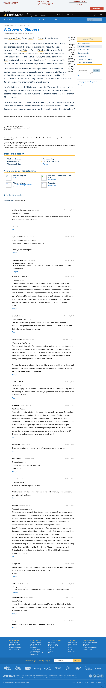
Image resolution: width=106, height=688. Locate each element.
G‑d (46, 60)
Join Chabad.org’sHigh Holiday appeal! (45, 2)
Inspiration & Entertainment (56, 20)
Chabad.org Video (35, 642)
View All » (46, 164)
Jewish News (34, 646)
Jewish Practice (9, 20)
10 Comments (52, 185)
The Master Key (48, 159)
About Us (80, 682)
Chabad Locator (87, 649)
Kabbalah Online (35, 651)
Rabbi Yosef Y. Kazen (40, 677)
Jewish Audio (71, 653)
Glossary (50, 651)
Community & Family (38, 20)
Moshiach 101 (34, 647)
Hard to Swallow (13, 161)
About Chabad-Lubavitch (90, 642)
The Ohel (85, 646)
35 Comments (52, 179)
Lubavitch (38, 675)
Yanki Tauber (8, 139)
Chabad (33, 675)
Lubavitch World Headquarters (69, 675)
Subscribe (51, 647)
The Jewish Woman (35, 644)
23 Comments (17, 187)
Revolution (52, 183)
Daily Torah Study (53, 646)
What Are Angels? (19, 176)
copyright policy (32, 147)
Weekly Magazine (14, 649)
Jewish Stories (9, 25)
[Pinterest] (98, 676)
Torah (48, 90)
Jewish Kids (98, 668)
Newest (17, 201)
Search (50, 649)
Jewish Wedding (72, 644)
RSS (49, 653)
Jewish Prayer (72, 651)
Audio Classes (48, 668)
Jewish (63, 677)
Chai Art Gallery (71, 70)
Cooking (68, 668)
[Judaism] (13, 14)
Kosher (70, 647)
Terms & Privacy (89, 682)
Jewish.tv (28, 668)
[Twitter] (94, 676)
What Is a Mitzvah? (19, 183)
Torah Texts (78, 668)
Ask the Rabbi (66, 15)
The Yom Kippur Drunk (51, 161)
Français (80, 85)
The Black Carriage (14, 159)
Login (58, 15)
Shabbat (70, 646)
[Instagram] (102, 676)
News (58, 668)
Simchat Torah (13, 43)
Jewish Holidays (72, 642)
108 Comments (17, 178)
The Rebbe (86, 644)
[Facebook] (90, 676)
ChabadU (38, 668)
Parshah (70, 649)
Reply (14, 229)
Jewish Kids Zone (35, 649)
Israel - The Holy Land (36, 653)
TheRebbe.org (34, 654)
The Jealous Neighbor (15, 164)
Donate (89, 15)
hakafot (14, 90)
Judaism (57, 677)
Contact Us (99, 682)
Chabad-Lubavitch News (90, 647)
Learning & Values (22, 20)
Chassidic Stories (23, 25)
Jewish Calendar (53, 644)
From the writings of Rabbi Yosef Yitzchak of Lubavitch (19, 33)
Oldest (22, 201)
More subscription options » (86, 76)
